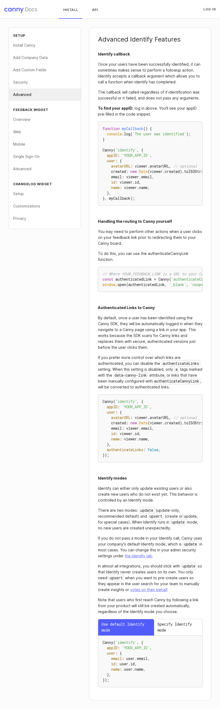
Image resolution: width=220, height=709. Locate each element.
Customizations (26, 206)
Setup (18, 193)
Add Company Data (30, 57)
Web (17, 131)
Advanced (22, 94)
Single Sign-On (26, 156)
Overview (21, 119)
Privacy (19, 218)
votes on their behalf (148, 589)
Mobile (19, 144)
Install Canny (24, 45)
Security (20, 82)
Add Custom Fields (29, 70)
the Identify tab (138, 556)
